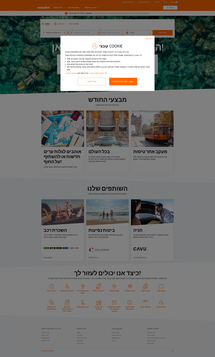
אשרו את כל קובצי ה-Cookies (123, 81)
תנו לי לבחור (92, 81)
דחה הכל (149, 39)
